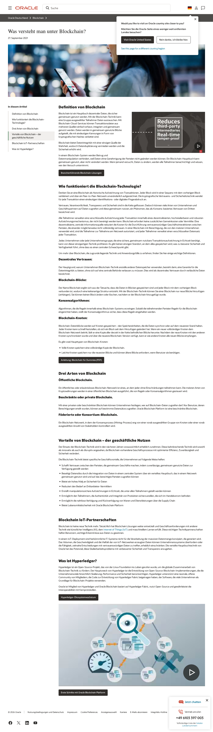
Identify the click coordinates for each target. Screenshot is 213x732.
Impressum (72, 712)
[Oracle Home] (27, 8)
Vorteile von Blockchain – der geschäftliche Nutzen (26, 136)
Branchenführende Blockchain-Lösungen (81, 172)
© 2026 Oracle (14, 712)
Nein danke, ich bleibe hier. (173, 39)
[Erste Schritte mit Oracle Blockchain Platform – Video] (132, 645)
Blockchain (38, 17)
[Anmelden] (196, 8)
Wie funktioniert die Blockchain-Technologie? (28, 121)
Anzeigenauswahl (109, 712)
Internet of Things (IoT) (116, 529)
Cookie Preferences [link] (89, 712)
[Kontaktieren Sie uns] (203, 8)
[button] (10, 8)
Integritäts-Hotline (159, 712)
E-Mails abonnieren (138, 712)
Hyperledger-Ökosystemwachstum (78, 597)
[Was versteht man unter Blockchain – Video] (168, 132)
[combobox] (106, 8)
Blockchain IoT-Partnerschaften (28, 143)
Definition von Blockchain (25, 113)
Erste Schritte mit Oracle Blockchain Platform (83, 692)
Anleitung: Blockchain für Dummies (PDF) (81, 360)
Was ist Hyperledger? (22, 149)
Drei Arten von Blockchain (25, 128)
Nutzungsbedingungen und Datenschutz (46, 712)
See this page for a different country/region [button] (143, 48)
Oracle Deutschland (18, 17)
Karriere (123, 712)
